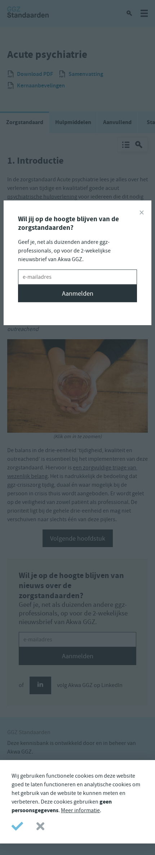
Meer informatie (80, 810)
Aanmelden (77, 293)
